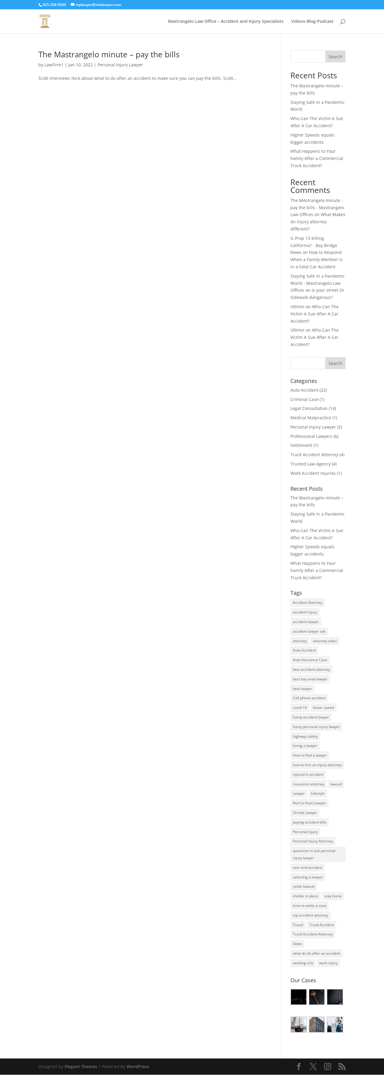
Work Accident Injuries (313, 473)
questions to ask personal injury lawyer (314, 854)
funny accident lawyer (311, 717)
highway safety (305, 736)
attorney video (325, 640)
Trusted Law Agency (310, 464)
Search (335, 56)
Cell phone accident (309, 697)
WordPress (138, 1066)
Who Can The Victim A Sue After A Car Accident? (314, 314)
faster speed (323, 707)
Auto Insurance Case (310, 659)
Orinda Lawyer (305, 812)
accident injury (305, 612)
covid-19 (300, 707)
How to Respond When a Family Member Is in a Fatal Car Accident (316, 259)
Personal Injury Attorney (313, 841)
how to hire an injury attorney (317, 764)
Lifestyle (318, 793)
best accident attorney (311, 669)
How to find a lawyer (310, 755)
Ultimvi (297, 306)
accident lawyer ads (309, 631)
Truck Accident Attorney (314, 454)
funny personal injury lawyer (316, 726)
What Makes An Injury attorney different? (317, 222)
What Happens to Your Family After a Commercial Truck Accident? (316, 158)
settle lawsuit (304, 886)
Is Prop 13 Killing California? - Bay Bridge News (313, 245)
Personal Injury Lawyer (120, 65)
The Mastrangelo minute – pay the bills (108, 54)
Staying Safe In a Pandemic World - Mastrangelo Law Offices (317, 283)
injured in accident (308, 774)
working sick (303, 962)
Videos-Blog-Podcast (312, 21)
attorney (300, 640)
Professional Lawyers (311, 436)
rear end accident (307, 867)
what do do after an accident (316, 953)
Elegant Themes (80, 1066)
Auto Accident (304, 390)
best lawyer (302, 688)
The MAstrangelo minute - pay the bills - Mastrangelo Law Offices (317, 207)
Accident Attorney (307, 602)
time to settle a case (309, 905)
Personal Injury (305, 831)
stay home (333, 896)
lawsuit (336, 784)
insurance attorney (308, 784)
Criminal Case (304, 399)
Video (297, 943)
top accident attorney (310, 915)
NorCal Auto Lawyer (309, 802)
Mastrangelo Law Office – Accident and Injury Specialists (226, 21)
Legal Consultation (309, 408)
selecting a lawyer (308, 877)
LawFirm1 (54, 65)
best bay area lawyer (310, 679)
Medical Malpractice (310, 417)
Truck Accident (321, 924)
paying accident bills (309, 822)
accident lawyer (306, 621)
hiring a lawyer (305, 745)
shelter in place (305, 896)
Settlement (301, 445)
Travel (298, 924)
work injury (328, 962)
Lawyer (299, 793)
